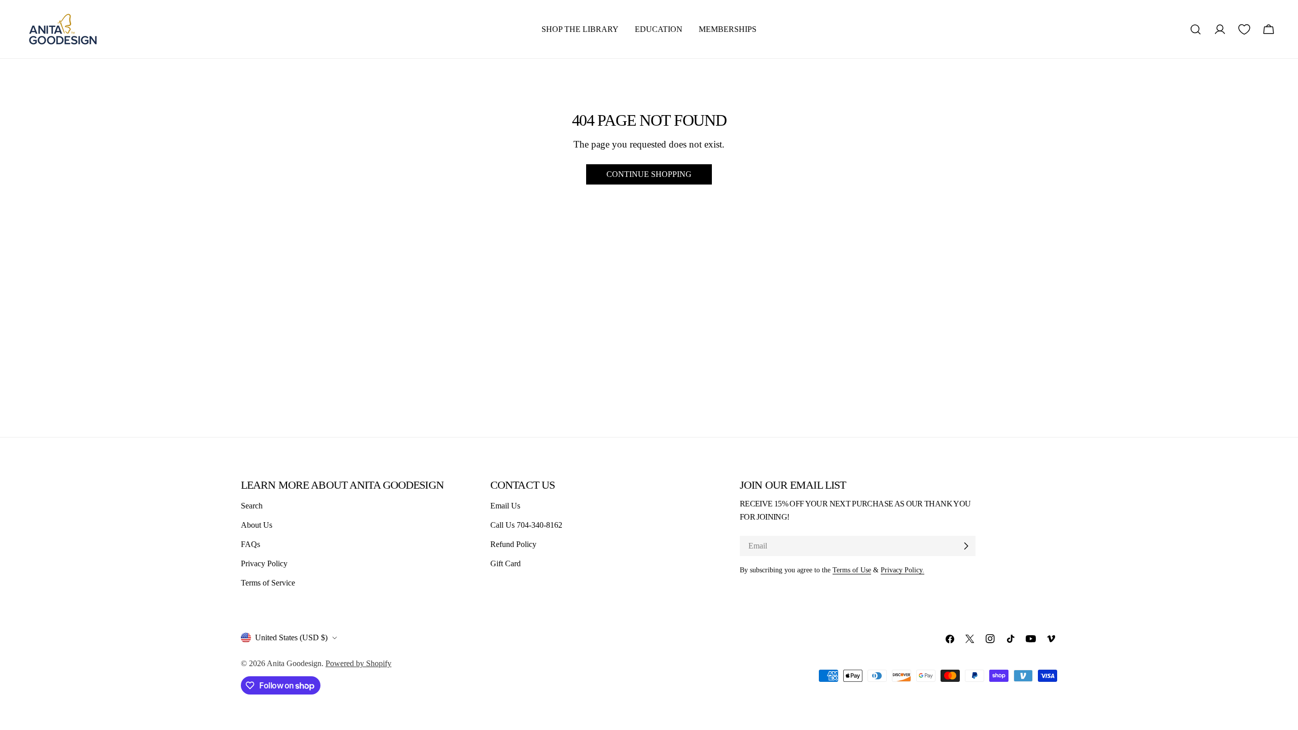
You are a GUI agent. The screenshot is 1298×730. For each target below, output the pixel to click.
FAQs (250, 544)
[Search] (1195, 29)
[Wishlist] (1244, 29)
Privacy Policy (264, 563)
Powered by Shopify (358, 663)
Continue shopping (649, 174)
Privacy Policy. (902, 570)
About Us (256, 525)
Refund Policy (513, 544)
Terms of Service (268, 582)
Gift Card (505, 563)
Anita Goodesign (294, 663)
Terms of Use (852, 570)
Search (252, 505)
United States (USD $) (291, 637)
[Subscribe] (966, 546)
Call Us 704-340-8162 (526, 525)
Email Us (505, 505)
